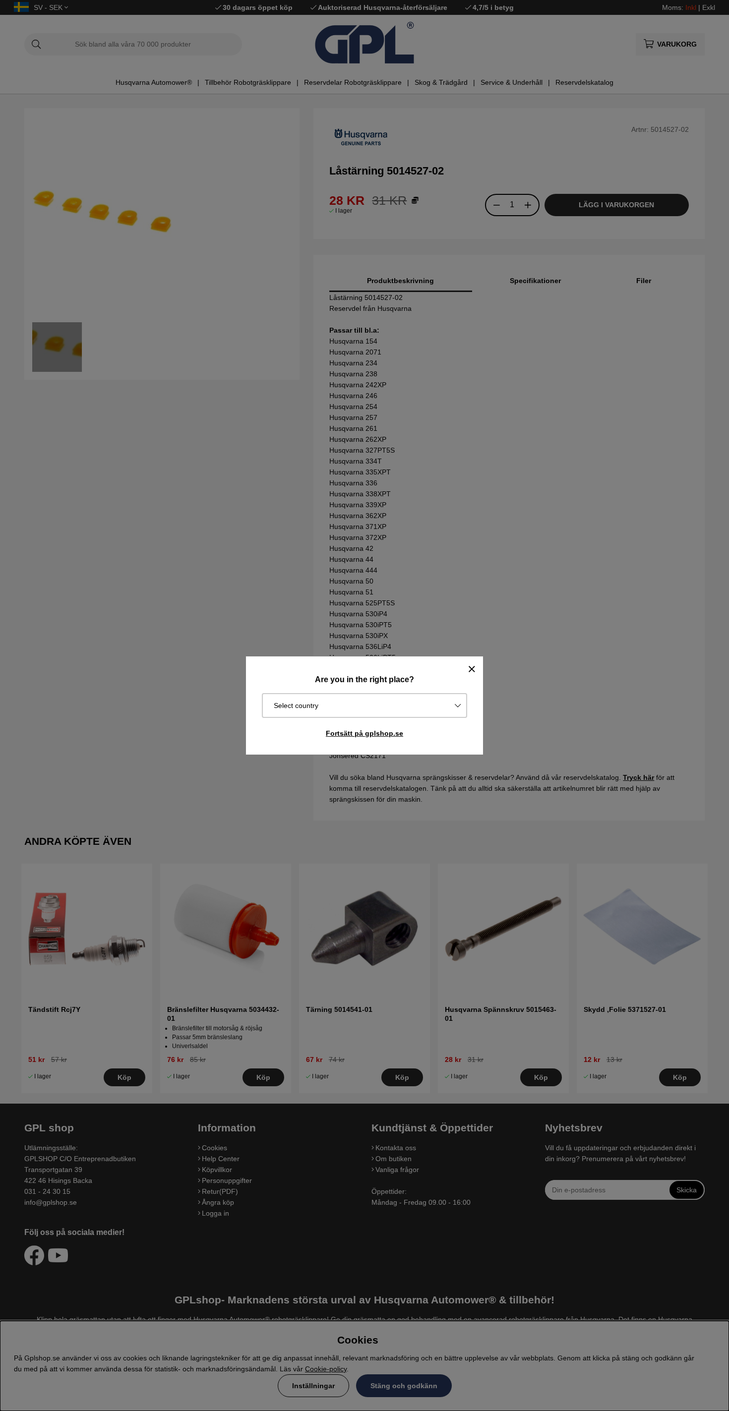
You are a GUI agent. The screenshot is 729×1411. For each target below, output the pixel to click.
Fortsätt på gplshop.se (364, 733)
